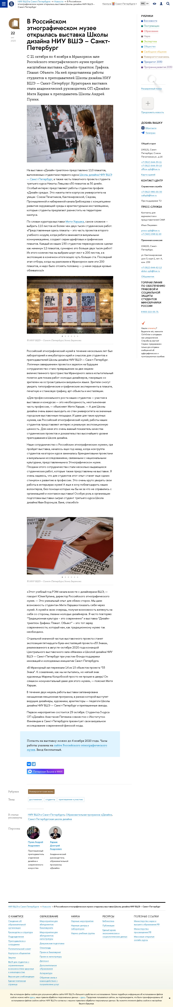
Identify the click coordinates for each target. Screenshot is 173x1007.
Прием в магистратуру (51, 956)
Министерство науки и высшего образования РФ (147, 923)
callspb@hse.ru (149, 195)
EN (147, 3)
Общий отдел (148, 143)
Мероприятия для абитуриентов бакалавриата (49, 924)
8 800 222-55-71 (149, 311)
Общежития (148, 276)
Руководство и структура (20, 932)
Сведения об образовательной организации (17, 924)
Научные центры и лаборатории (80, 927)
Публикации (108, 925)
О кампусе (15, 916)
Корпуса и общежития (19, 953)
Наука (75, 916)
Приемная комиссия (151, 240)
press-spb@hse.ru (150, 230)
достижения (35, 799)
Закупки (12, 957)
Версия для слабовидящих (21, 976)
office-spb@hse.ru (150, 169)
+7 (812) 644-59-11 (151, 162)
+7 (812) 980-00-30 (151, 191)
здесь (32, 997)
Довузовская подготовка (52, 943)
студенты (50, 799)
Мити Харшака (75, 221)
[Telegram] (34, 764)
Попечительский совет (19, 948)
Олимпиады (45, 947)
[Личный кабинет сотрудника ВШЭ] (161, 4)
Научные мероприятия (82, 921)
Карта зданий (148, 174)
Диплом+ (44, 961)
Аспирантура (46, 973)
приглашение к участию (71, 799)
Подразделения (16, 936)
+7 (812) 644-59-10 (151, 165)
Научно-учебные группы (83, 933)
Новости (46, 906)
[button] (30, 305)
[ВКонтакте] (29, 764)
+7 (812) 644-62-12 (151, 267)
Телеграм (150, 132)
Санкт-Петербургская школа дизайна (50, 819)
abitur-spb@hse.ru (150, 271)
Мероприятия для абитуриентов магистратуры (49, 935)
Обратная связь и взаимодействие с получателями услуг (49, 981)
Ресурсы (108, 916)
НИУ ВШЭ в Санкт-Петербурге (46, 814)
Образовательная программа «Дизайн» (89, 814)
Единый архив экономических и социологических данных (115, 933)
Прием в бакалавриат (50, 952)
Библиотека (108, 921)
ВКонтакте (150, 128)
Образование (49, 916)
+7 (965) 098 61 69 (151, 234)
